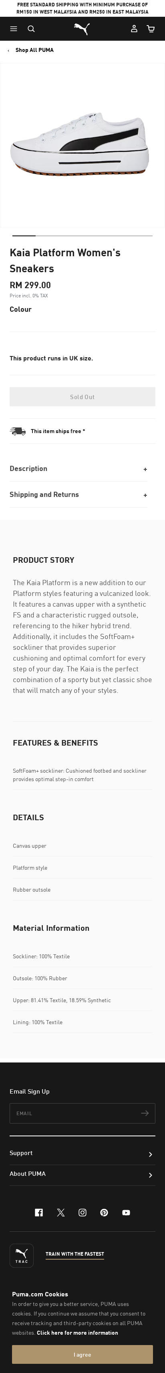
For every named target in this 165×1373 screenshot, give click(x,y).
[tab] (24, 235)
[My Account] (134, 28)
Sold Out (82, 396)
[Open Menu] (16, 29)
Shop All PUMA (35, 50)
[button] (16, 29)
